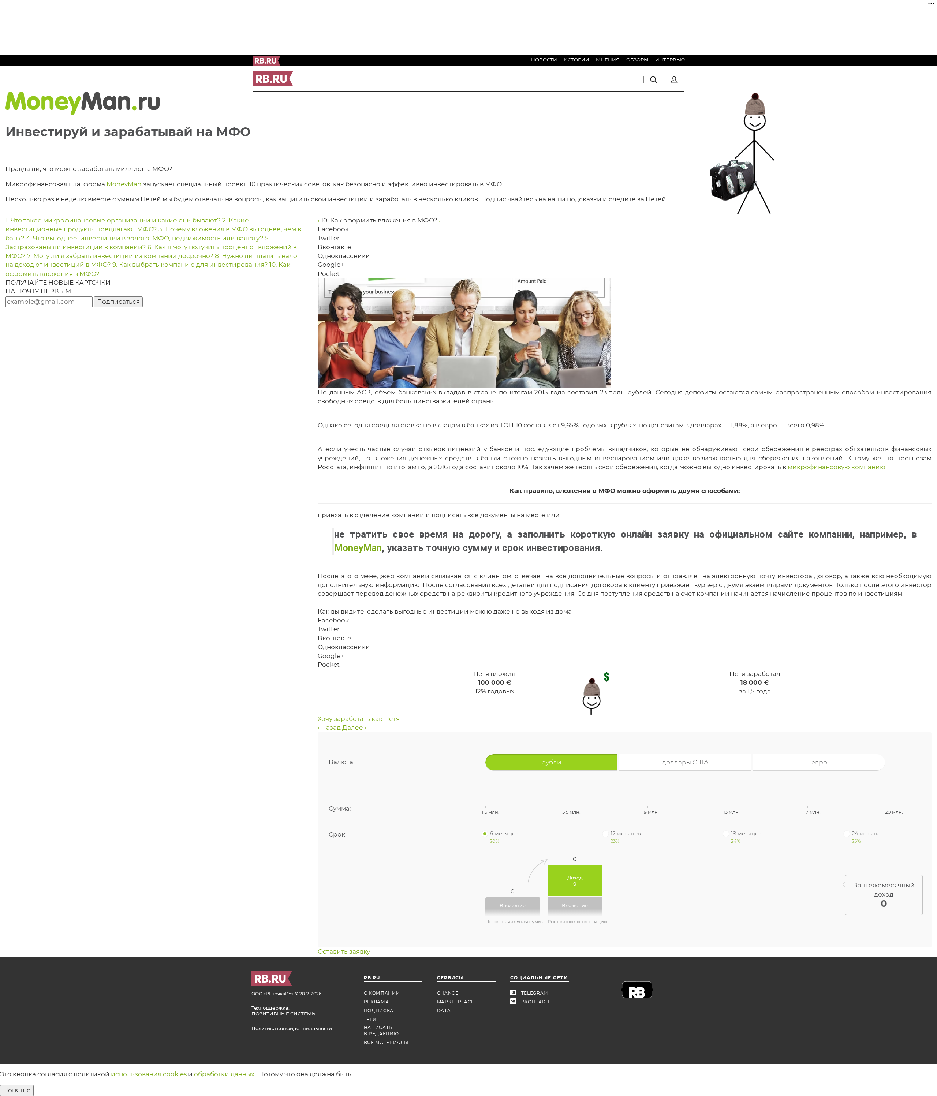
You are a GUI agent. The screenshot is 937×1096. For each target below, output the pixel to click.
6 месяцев (504, 836)
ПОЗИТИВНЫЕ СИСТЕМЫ (284, 1014)
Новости (544, 60)
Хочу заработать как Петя (359, 719)
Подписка (379, 1011)
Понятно (17, 1090)
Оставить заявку (344, 952)
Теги (370, 1019)
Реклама (376, 1002)
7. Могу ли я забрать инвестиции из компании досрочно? (121, 256)
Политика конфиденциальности (291, 1028)
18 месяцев (746, 836)
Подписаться (118, 302)
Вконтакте (515, 1002)
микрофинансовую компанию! (837, 467)
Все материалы (386, 1042)
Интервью (670, 60)
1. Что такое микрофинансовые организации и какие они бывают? (113, 220)
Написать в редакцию (381, 1030)
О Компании (382, 993)
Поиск (653, 79)
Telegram (515, 993)
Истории (576, 60)
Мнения (608, 60)
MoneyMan (124, 184)
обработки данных (225, 1074)
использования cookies (149, 1074)
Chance (448, 993)
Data (444, 1011)
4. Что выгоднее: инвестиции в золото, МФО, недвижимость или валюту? (145, 238)
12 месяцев (626, 836)
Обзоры (637, 60)
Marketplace (456, 1002)
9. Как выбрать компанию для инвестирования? (190, 265)
